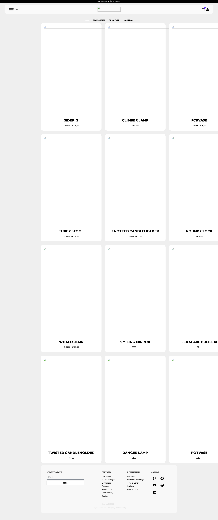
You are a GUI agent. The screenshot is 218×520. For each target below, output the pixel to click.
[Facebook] (162, 478)
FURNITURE (114, 20)
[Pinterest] (162, 485)
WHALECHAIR (71, 342)
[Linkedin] (154, 492)
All (87, 20)
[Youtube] (154, 485)
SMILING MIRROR (135, 342)
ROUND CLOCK (199, 231)
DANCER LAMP (135, 453)
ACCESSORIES (99, 20)
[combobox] (16, 9)
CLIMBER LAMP (135, 120)
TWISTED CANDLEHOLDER (71, 453)
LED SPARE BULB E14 (199, 342)
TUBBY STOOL (71, 231)
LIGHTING (128, 20)
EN (16, 9)
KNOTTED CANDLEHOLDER (135, 231)
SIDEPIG (71, 120)
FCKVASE (199, 120)
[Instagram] (154, 478)
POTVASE (199, 453)
